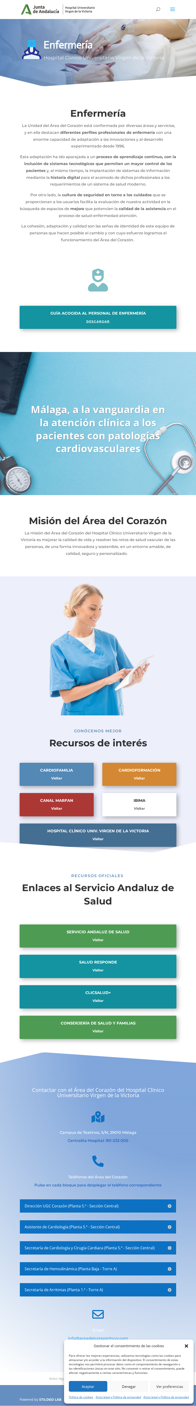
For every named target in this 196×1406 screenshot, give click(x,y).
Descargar (98, 321)
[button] (186, 1346)
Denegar (129, 1386)
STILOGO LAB (50, 1399)
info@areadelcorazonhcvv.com (98, 1338)
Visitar (56, 778)
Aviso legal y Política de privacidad (118, 1397)
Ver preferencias (169, 1386)
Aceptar (88, 1386)
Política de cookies (81, 1397)
